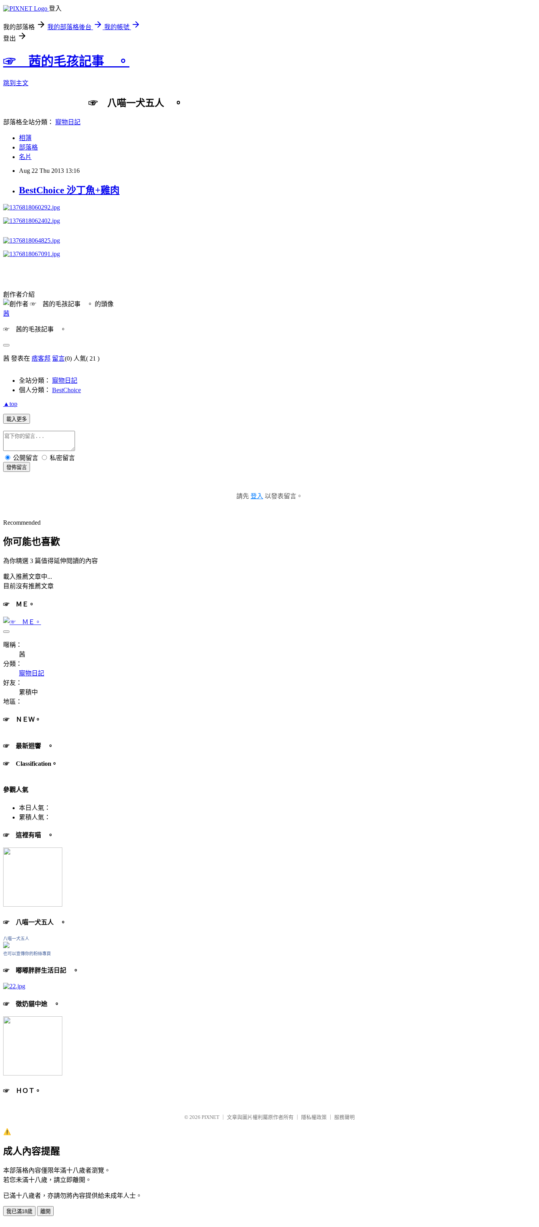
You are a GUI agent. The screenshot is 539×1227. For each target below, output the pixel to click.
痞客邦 (41, 358)
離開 (45, 1211)
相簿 (25, 138)
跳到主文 (15, 83)
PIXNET (210, 1117)
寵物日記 (67, 122)
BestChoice (66, 390)
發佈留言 (16, 467)
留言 (58, 358)
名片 (25, 156)
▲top (10, 403)
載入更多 (16, 419)
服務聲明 (344, 1117)
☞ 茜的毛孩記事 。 (66, 61)
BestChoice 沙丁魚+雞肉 (69, 190)
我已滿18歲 (19, 1211)
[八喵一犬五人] (6, 946)
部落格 (28, 147)
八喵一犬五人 (16, 938)
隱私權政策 (314, 1117)
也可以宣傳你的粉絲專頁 (27, 953)
